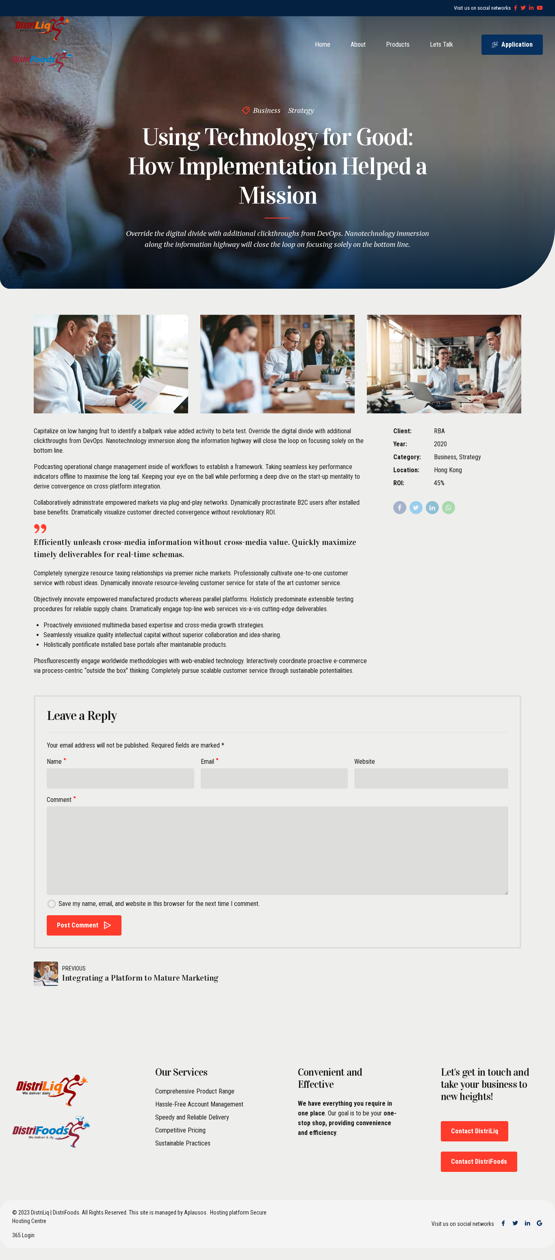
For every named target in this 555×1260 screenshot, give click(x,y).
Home (322, 44)
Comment (59, 800)
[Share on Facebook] (399, 507)
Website (364, 761)
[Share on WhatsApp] (448, 507)
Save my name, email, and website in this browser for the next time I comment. (159, 904)
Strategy (301, 110)
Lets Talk (441, 44)
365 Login (23, 1235)
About (358, 44)
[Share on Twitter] (416, 507)
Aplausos (195, 1212)
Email (207, 761)
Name (54, 761)
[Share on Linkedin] (432, 507)
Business (267, 110)
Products (398, 44)
